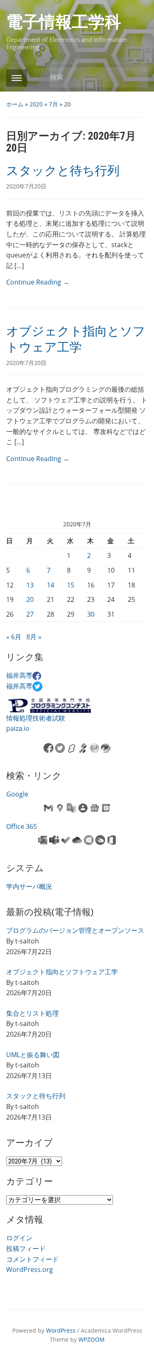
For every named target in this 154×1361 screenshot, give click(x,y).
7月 (53, 104)
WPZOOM (91, 1339)
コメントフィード (32, 1259)
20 (30, 599)
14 (50, 585)
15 (70, 585)
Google (17, 794)
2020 (36, 104)
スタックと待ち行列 (63, 170)
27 (30, 614)
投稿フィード (26, 1248)
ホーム (14, 104)
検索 (137, 77)
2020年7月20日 (26, 186)
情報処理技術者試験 (35, 718)
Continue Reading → (37, 282)
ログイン (19, 1237)
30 (90, 614)
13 (30, 585)
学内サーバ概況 (29, 886)
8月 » (33, 636)
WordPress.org (29, 1269)
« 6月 (13, 636)
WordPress (61, 1330)
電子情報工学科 (63, 22)
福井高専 (19, 675)
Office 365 (21, 826)
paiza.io (18, 728)
